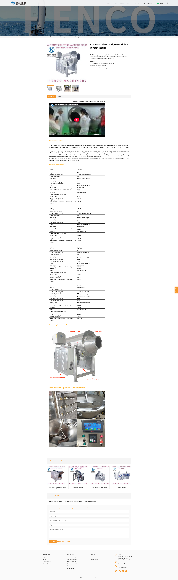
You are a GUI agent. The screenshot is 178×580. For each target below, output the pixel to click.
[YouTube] (116, 571)
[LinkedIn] (126, 571)
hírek (44, 559)
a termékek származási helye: (98, 63)
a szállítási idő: (94, 66)
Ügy (44, 557)
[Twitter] (119, 571)
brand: (92, 61)
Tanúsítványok (47, 561)
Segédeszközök (71, 568)
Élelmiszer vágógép (72, 559)
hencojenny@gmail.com (124, 563)
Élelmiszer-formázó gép (73, 563)
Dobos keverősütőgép (90, 501)
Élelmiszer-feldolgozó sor (73, 557)
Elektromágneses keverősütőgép (73, 501)
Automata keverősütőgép (55, 501)
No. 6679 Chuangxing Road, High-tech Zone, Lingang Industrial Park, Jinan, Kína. (125, 558)
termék (49, 37)
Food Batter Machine (72, 561)
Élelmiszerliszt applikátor (73, 566)
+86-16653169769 (122, 567)
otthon (43, 37)
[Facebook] (123, 571)
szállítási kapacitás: (95, 68)
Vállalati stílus (94, 559)
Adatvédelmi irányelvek (65, 541)
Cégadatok (94, 557)
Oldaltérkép (46, 563)
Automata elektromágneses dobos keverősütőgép (66, 37)
